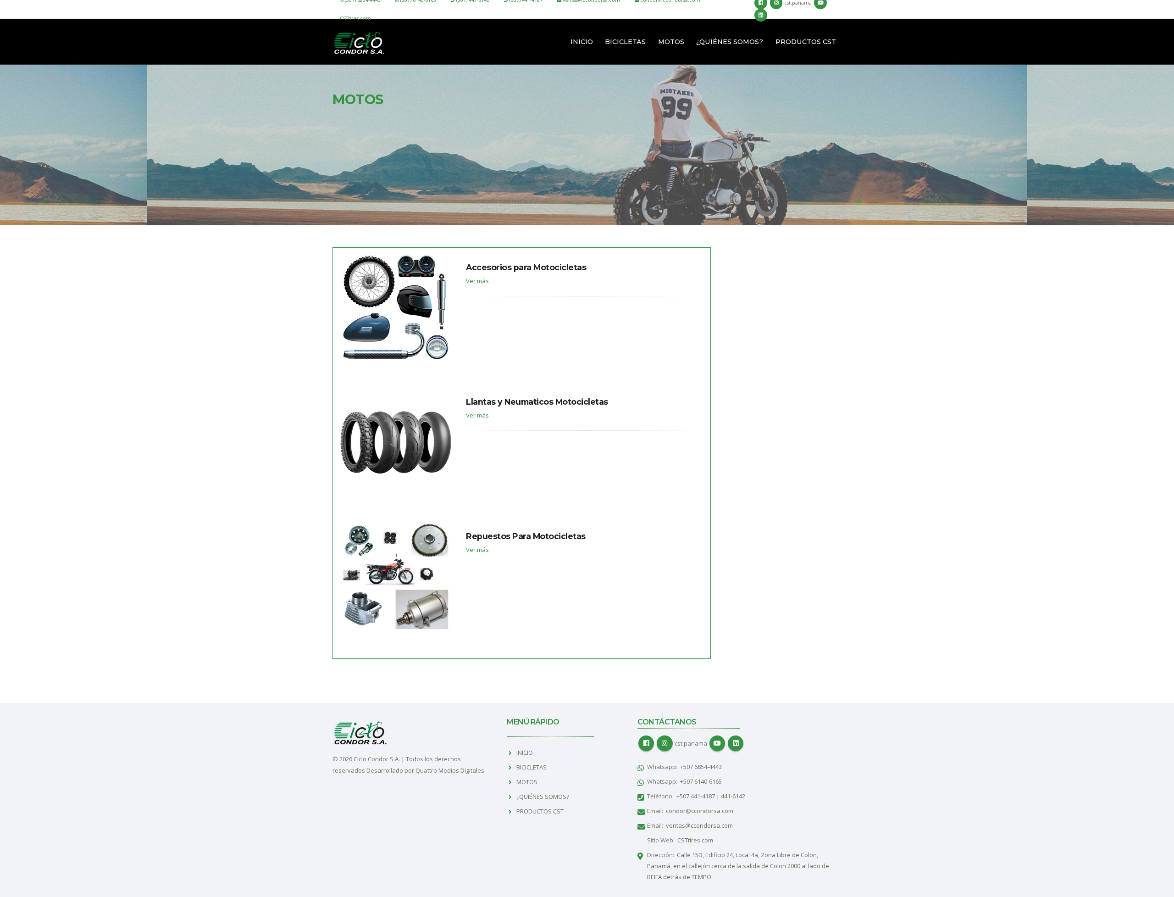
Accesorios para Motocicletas (526, 267)
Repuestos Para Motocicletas (526, 536)
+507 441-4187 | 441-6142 (710, 796)
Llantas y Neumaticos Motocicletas (537, 402)
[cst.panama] (664, 743)
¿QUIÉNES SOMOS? (729, 42)
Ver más (477, 281)
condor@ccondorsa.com (699, 811)
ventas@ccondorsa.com (699, 825)
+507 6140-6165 (701, 781)
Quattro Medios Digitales (449, 770)
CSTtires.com (355, 18)
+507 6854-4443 (701, 767)
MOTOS (671, 42)
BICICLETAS (625, 42)
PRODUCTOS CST (805, 42)
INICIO (581, 42)
